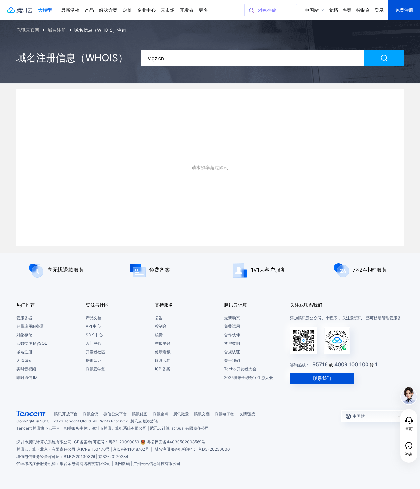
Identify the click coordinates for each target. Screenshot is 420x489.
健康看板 (163, 351)
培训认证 (93, 360)
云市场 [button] (168, 10)
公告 (159, 317)
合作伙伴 (232, 334)
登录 (379, 10)
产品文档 (93, 317)
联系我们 (163, 360)
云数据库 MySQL (31, 343)
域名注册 (24, 351)
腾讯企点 (160, 413)
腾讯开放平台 (66, 413)
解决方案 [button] (108, 10)
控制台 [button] (363, 10)
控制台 (161, 326)
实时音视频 (26, 368)
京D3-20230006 (214, 449)
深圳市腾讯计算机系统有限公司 (44, 442)
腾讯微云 (181, 413)
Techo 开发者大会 (240, 368)
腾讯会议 (90, 413)
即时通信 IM (27, 377)
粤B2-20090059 (124, 442)
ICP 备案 (162, 368)
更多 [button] (203, 10)
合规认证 (232, 351)
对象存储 (24, 334)
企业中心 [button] (146, 10)
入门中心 (93, 343)
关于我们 (232, 360)
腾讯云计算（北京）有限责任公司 (45, 449)
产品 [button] (89, 10)
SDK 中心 (94, 334)
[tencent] (31, 413)
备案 (347, 10)
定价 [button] (127, 10)
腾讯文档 (202, 413)
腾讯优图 (140, 413)
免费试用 (232, 326)
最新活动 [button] (70, 10)
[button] (44, 10)
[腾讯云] (19, 10)
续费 (159, 334)
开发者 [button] (187, 10)
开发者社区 (95, 351)
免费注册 (404, 10)
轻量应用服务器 (30, 326)
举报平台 (163, 343)
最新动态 (232, 317)
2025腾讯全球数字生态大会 (248, 377)
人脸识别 (24, 360)
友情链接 (247, 413)
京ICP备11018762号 (131, 449)
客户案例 (232, 343)
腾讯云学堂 (95, 368)
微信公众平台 (115, 413)
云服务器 (24, 317)
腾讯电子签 (224, 413)
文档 (333, 10)
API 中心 (93, 326)
